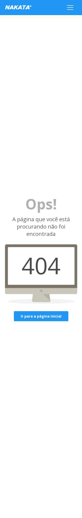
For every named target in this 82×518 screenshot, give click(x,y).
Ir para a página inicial (41, 316)
